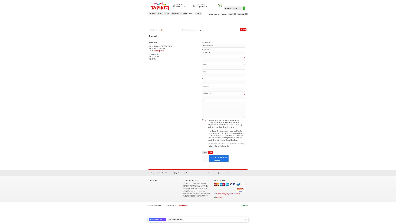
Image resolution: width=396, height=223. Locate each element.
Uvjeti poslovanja (178, 173)
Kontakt (191, 13)
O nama (185, 13)
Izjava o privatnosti (203, 173)
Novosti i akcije (176, 13)
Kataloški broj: (206, 49)
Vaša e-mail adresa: (207, 93)
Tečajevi (167, 13)
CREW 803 (245, 205)
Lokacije (198, 13)
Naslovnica (153, 13)
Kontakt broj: (205, 86)
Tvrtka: (204, 79)
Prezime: (204, 64)
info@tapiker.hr (201, 6)
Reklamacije (216, 173)
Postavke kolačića (182, 205)
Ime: (203, 57)
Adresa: (204, 71)
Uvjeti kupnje (152, 173)
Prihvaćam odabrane (175, 219)
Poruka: (204, 101)
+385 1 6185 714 (182, 6)
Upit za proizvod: (206, 42)
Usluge (160, 13)
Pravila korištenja (164, 173)
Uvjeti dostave (190, 173)
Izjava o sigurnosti (228, 173)
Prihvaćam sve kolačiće (157, 219)
